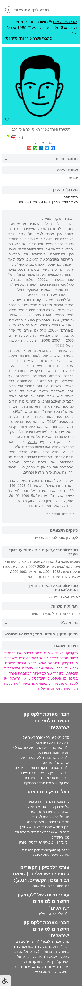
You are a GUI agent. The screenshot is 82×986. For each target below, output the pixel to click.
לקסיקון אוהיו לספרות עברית (56, 538)
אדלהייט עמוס (65, 22)
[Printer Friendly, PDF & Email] (13, 137)
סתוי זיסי (11, 38)
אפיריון (75, 597)
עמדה (66, 577)
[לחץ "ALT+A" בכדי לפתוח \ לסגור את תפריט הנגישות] (5, 980)
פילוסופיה (50, 614)
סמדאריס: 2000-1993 (26, 572)
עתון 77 (54, 597)
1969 (21, 27)
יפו (47, 27)
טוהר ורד (25, 38)
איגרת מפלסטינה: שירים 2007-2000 (54, 566)
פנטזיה (36, 614)
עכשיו (76, 577)
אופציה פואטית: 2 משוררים (61, 561)
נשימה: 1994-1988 (57, 572)
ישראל (37, 27)
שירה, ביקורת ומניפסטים (43, 577)
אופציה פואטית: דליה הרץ (22, 561)
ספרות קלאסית (69, 614)
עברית (73, 177)
